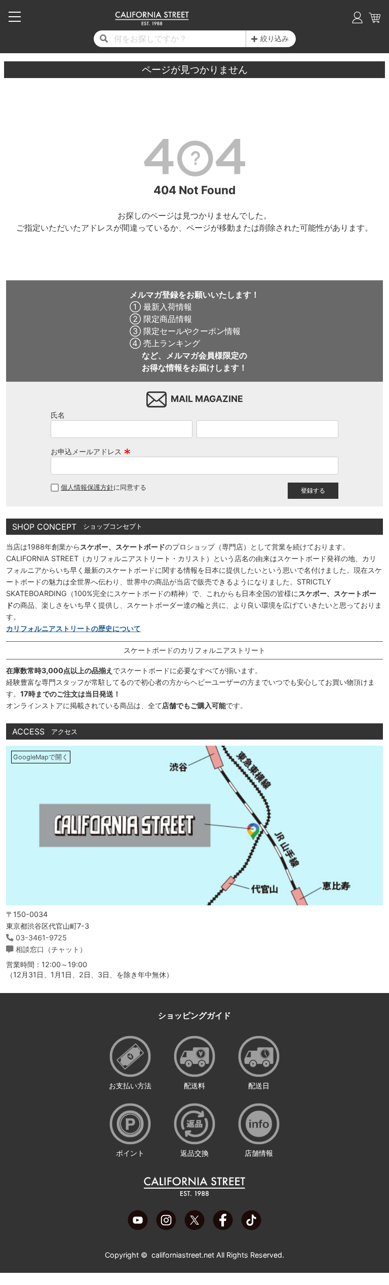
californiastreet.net (182, 1255)
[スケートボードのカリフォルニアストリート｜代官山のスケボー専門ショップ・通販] (151, 23)
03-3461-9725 (41, 937)
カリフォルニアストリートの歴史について (73, 628)
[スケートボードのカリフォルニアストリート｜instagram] (166, 1227)
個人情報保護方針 (87, 487)
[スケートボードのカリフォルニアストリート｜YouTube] (138, 1227)
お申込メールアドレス (91, 451)
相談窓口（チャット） (51, 949)
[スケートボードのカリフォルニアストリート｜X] (194, 1227)
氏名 (58, 415)
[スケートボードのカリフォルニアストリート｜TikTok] (251, 1227)
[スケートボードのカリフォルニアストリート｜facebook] (223, 1227)
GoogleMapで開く (40, 757)
